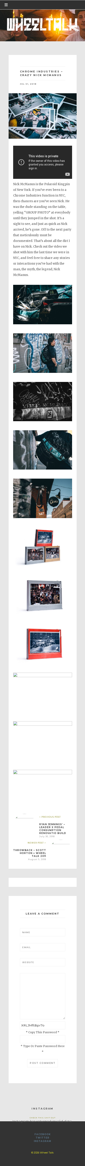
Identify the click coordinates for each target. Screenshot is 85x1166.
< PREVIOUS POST (50, 817)
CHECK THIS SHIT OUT (43, 1118)
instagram (42, 1141)
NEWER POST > (37, 842)
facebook (42, 1134)
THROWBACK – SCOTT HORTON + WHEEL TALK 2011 (29, 853)
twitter (42, 1137)
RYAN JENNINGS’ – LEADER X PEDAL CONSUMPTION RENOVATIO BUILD (52, 829)
